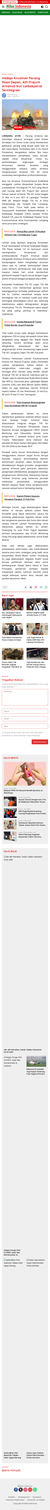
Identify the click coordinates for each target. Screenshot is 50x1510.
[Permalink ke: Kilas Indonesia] (4, 95)
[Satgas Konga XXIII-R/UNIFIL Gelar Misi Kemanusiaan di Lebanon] (13, 1152)
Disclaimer (37, 1497)
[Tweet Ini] (31, 587)
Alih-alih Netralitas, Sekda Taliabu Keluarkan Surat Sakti (23, 1051)
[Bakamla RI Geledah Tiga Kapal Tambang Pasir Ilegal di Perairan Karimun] (36, 1061)
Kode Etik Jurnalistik (36, 1500)
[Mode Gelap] (42, 7)
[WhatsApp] (35, 1490)
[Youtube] (30, 1490)
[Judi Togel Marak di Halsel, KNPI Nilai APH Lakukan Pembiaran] (37, 629)
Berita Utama (7, 74)
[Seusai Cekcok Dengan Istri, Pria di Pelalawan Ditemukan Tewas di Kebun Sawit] (10, 801)
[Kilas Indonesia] (18, 7)
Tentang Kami (24, 1497)
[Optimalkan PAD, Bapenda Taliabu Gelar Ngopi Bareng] (13, 1355)
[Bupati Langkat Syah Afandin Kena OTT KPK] (37, 604)
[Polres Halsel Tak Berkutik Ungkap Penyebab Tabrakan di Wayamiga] (12, 654)
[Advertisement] (25, 41)
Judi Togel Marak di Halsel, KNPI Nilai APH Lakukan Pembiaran (35, 639)
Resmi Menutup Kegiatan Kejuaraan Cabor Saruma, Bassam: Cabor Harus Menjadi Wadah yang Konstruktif (31, 835)
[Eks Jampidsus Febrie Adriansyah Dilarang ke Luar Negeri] (12, 604)
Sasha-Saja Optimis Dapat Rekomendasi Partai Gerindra (35, 1455)
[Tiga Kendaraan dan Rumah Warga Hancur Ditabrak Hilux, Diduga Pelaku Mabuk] (37, 654)
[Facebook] (16, 1490)
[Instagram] (25, 1490)
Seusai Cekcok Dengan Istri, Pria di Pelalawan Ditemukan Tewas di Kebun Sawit (32, 800)
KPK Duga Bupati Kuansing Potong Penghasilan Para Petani (32, 812)
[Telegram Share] (41, 587)
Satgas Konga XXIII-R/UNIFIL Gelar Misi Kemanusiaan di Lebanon (12, 1252)
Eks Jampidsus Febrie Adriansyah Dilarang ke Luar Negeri (12, 615)
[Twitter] (21, 1490)
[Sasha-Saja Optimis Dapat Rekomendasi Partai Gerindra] (36, 1355)
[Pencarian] (46, 7)
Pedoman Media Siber (15, 1500)
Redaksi (11, 1497)
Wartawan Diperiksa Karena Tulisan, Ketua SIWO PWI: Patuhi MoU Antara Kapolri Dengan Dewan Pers (32, 824)
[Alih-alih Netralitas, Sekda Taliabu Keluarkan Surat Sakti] (25, 951)
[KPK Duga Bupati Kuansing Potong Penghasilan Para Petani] (10, 813)
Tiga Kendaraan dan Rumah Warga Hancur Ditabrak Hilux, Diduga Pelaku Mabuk (36, 664)
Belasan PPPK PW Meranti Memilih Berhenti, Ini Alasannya (23, 791)
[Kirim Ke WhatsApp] (46, 587)
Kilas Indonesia (12, 94)
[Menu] (3, 7)
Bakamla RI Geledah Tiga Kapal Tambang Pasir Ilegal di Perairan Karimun (36, 1071)
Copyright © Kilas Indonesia (25, 1503)
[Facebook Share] (26, 587)
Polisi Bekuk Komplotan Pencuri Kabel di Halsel (12, 638)
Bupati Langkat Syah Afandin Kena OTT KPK (36, 613)
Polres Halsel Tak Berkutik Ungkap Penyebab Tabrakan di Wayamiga (12, 664)
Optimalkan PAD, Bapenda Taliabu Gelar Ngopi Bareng (12, 1455)
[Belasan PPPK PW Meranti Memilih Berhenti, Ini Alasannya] (25, 774)
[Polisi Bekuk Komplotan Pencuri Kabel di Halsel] (12, 629)
